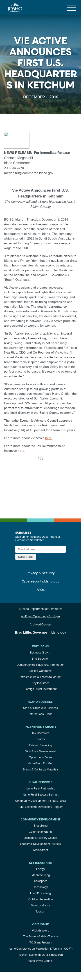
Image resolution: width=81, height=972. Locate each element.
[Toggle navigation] (71, 7)
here (48, 438)
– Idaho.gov (40, 632)
